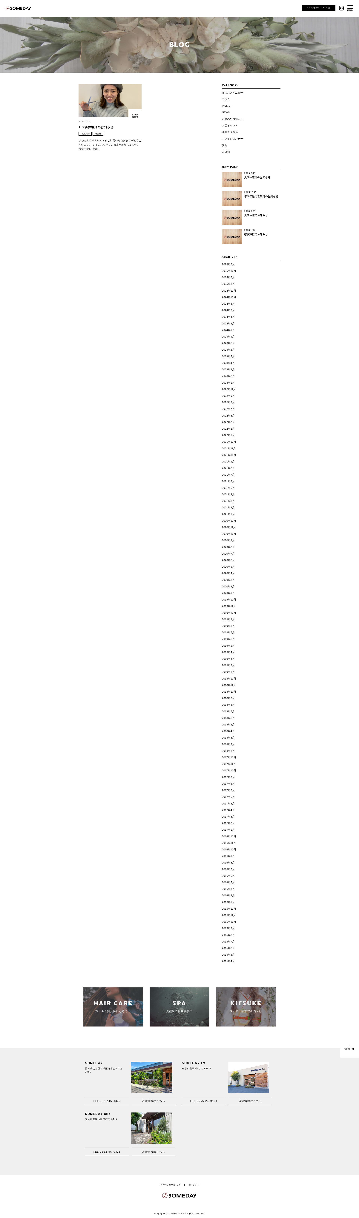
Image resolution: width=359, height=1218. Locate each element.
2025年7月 (228, 277)
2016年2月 (228, 895)
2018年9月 (228, 698)
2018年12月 (229, 678)
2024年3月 (228, 323)
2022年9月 (228, 395)
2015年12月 (229, 908)
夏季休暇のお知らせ (256, 215)
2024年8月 (228, 303)
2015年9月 (228, 928)
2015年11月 (229, 915)
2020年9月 (228, 540)
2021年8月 (228, 468)
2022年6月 (228, 415)
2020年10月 (229, 533)
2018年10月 (229, 691)
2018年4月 (228, 731)
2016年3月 (228, 888)
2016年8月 (228, 862)
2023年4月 (228, 362)
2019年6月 (228, 638)
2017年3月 (228, 816)
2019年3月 (228, 658)
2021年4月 (228, 494)
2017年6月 (228, 796)
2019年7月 (228, 632)
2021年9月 (228, 461)
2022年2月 (228, 428)
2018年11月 (229, 685)
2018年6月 (228, 717)
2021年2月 (228, 507)
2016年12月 (229, 836)
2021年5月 (228, 487)
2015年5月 (228, 954)
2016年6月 (228, 875)
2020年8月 (228, 547)
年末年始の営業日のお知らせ (261, 196)
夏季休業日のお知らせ (257, 177)
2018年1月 (228, 750)
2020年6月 (228, 560)
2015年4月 (228, 961)
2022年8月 (228, 402)
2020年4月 (228, 573)
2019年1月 (228, 671)
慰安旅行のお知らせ (256, 234)
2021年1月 (228, 514)
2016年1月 (228, 902)
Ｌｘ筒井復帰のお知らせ (96, 127)
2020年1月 (228, 593)
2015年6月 (228, 948)
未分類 (226, 151)
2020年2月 (228, 586)
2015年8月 (228, 935)
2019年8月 (228, 625)
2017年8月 (228, 783)
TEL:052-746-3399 (107, 1100)
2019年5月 (228, 645)
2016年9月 (228, 856)
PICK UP (85, 133)
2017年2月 (228, 823)
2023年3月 (228, 369)
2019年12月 (229, 599)
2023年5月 (228, 356)
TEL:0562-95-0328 (107, 1151)
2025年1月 (228, 283)
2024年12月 (229, 290)
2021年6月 (228, 481)
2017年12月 (229, 757)
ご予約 (318, 8)
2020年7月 (228, 553)
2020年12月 (229, 520)
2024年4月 (228, 316)
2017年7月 (228, 790)
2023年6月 (228, 349)
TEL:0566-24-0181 (204, 1100)
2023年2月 (228, 375)
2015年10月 (229, 921)
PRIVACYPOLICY (169, 1184)
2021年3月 (228, 500)
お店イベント (230, 125)
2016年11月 (229, 842)
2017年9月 (228, 777)
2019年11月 (229, 606)
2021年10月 (229, 455)
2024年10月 (229, 297)
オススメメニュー (232, 92)
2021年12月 (229, 441)
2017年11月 (229, 763)
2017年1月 (228, 829)
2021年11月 (229, 448)
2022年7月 (228, 408)
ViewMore (135, 115)
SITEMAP (194, 1184)
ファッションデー (232, 138)
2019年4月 (228, 652)
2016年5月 (228, 882)
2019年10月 (229, 612)
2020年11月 (229, 527)
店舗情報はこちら (153, 1100)
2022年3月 (228, 422)
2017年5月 (228, 803)
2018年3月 (228, 737)
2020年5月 (228, 566)
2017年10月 (229, 770)
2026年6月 (228, 264)
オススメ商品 (230, 132)
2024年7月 (228, 310)
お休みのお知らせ (232, 118)
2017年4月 (228, 810)
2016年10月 (229, 849)
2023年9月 (228, 336)
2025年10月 (229, 270)
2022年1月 (228, 435)
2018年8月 (228, 704)
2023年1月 (228, 382)
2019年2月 (228, 665)
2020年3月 (228, 579)
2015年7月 (228, 941)
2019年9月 (228, 619)
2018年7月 (228, 711)
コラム (226, 99)
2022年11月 (229, 389)
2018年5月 (228, 724)
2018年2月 (228, 744)
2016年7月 (228, 869)
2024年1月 (228, 330)
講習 (224, 145)
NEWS (98, 133)
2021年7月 (228, 474)
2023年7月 (228, 343)
